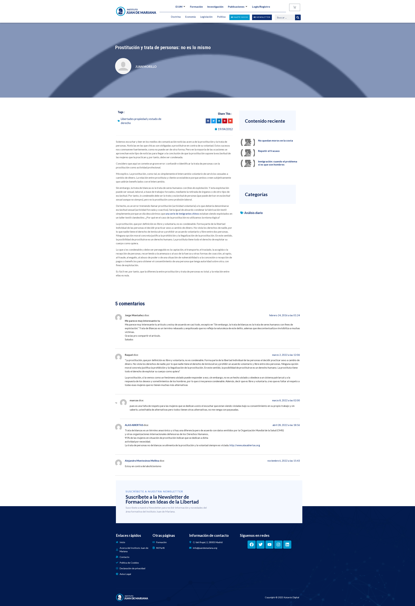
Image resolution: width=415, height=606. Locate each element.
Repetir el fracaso (269, 150)
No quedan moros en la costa (275, 140)
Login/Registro (261, 6)
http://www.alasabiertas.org (245, 445)
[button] (208, 120)
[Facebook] (252, 545)
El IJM (179, 6)
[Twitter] (260, 545)
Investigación (215, 6)
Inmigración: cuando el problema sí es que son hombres (277, 163)
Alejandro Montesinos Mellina (142, 460)
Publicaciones (236, 6)
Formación (196, 6)
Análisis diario (253, 213)
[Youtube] (269, 545)
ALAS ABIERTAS (134, 425)
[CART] (294, 7)
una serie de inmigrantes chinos (182, 213)
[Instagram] (278, 545)
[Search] (298, 17)
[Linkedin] (287, 545)
